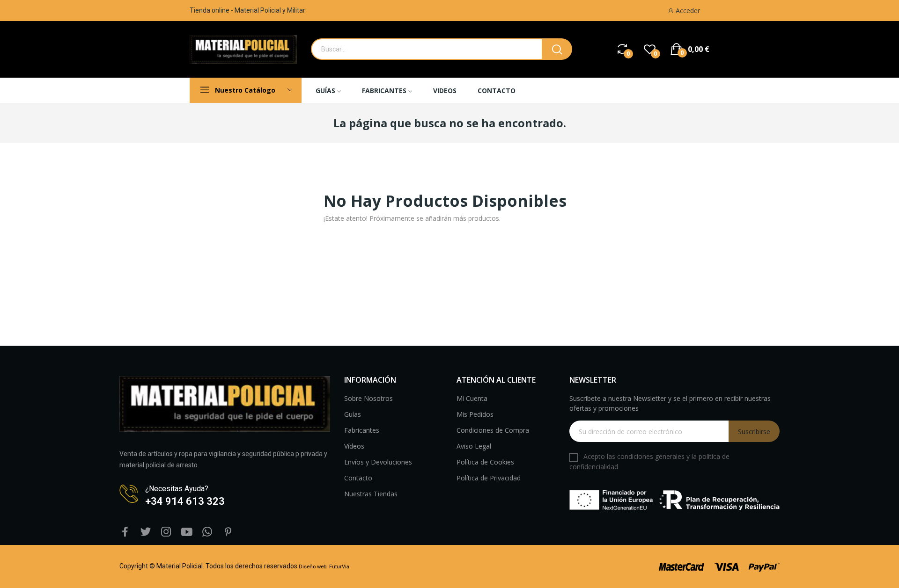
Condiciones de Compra (493, 430)
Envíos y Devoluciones (378, 461)
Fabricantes (361, 430)
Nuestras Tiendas (371, 493)
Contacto (358, 477)
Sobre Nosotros (368, 398)
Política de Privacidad (489, 477)
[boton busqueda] (557, 49)
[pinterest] (228, 532)
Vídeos (354, 446)
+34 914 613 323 (185, 501)
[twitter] (145, 532)
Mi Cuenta (472, 398)
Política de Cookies (485, 461)
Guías (352, 414)
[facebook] (125, 532)
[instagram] (166, 532)
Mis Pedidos (475, 414)
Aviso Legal (474, 446)
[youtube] (186, 532)
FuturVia (339, 567)
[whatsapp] (207, 532)
